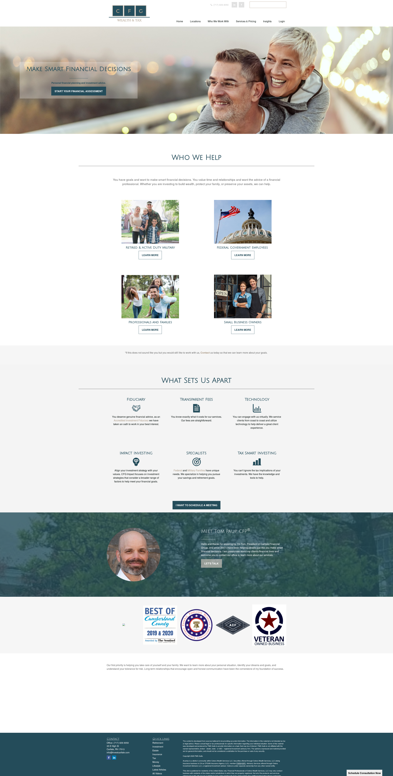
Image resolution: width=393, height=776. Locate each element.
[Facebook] (241, 5)
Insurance (157, 754)
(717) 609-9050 (221, 4)
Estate (155, 750)
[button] (179, 21)
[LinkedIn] (234, 5)
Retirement (157, 742)
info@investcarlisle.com (118, 752)
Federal (178, 470)
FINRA (238, 763)
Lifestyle (156, 765)
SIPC (244, 763)
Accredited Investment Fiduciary (131, 420)
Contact (205, 352)
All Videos (157, 773)
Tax (154, 758)
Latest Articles (159, 769)
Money (155, 761)
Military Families (196, 470)
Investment (157, 746)
